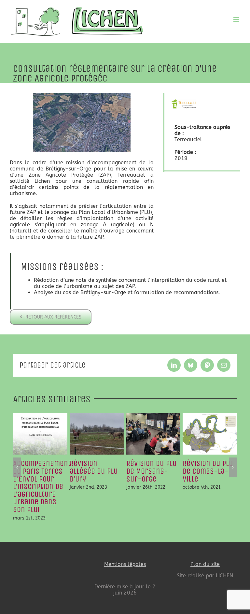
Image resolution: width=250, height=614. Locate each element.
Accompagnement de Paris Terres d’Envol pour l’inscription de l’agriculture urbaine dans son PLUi (42, 486)
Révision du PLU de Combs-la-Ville (208, 471)
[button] (17, 467)
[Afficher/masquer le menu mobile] (236, 19)
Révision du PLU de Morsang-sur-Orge (151, 471)
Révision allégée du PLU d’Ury (94, 471)
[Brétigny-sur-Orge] (82, 95)
